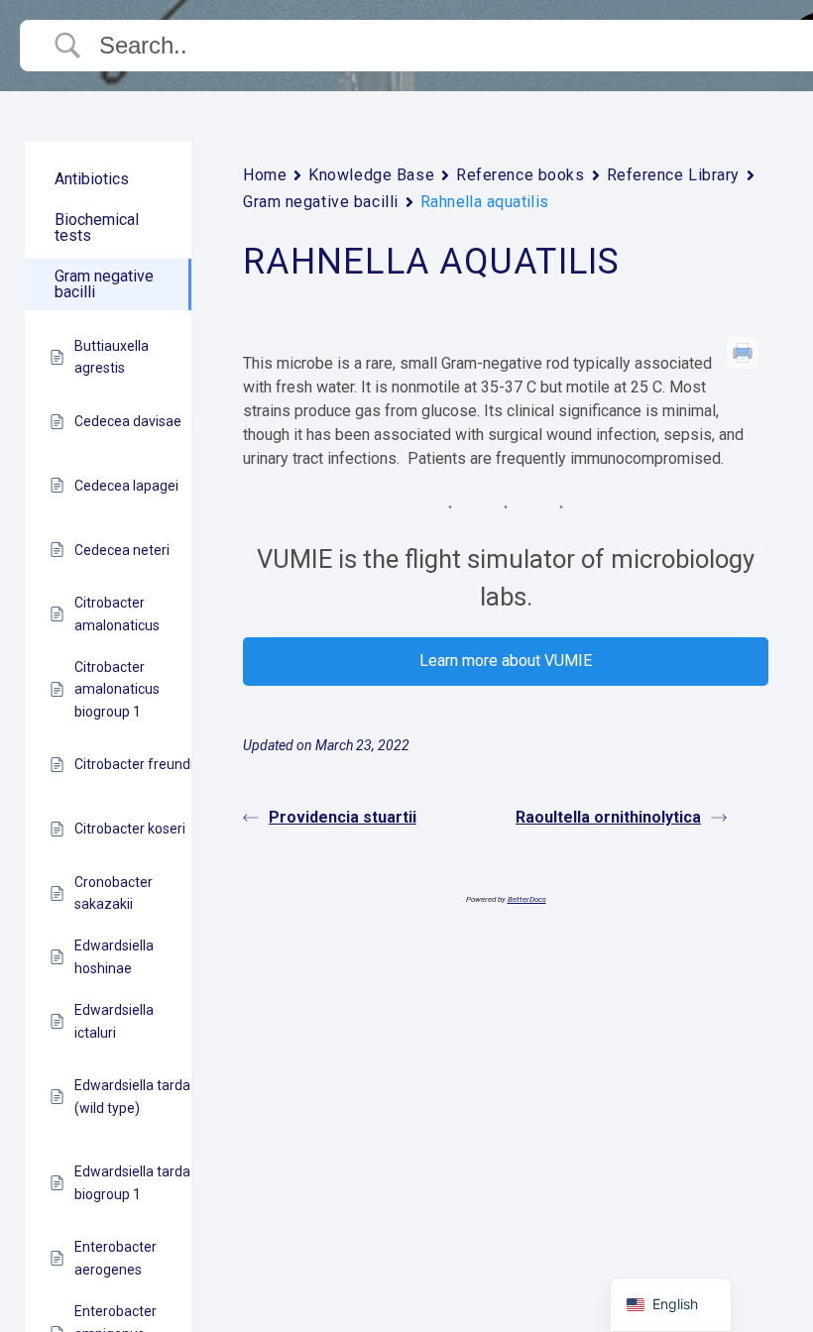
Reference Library (674, 175)
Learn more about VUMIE (505, 660)
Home (265, 175)
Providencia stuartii (342, 817)
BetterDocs (527, 899)
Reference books (520, 175)
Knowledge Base (371, 175)
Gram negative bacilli (321, 201)
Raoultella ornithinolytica (608, 817)
